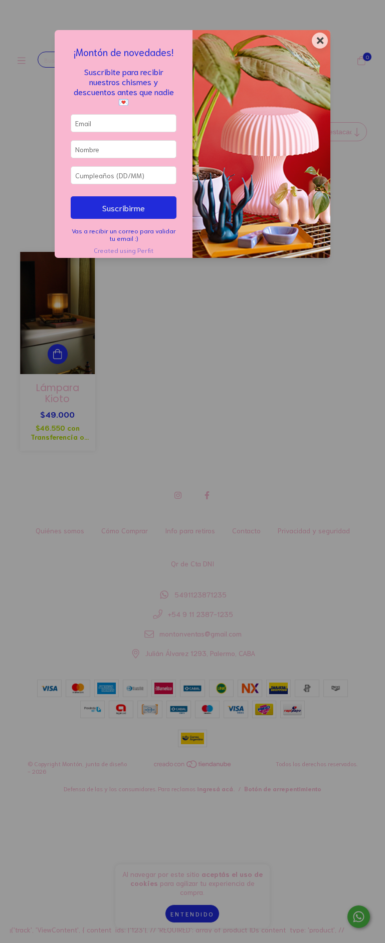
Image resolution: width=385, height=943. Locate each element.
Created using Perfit (123, 250)
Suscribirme (123, 207)
